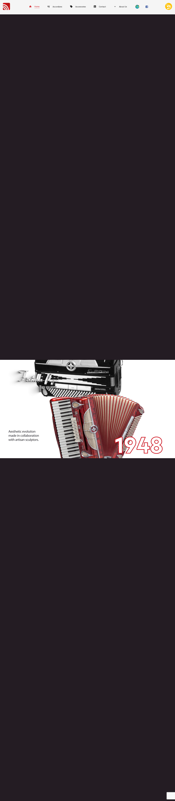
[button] (34, 7)
